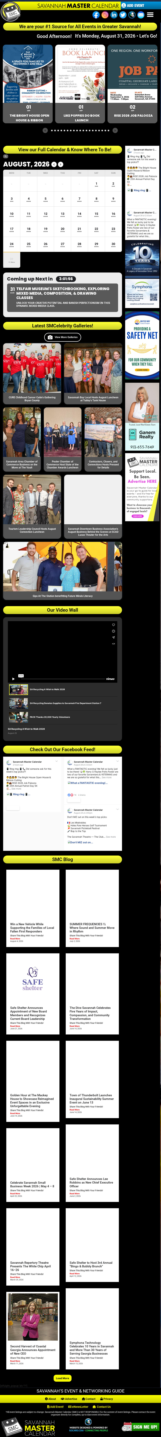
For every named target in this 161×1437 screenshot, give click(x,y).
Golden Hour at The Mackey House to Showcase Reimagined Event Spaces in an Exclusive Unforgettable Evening (32, 1100)
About (52, 1399)
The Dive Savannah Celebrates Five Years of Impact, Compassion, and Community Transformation (90, 1013)
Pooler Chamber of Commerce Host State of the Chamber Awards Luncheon (63, 464)
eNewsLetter (79, 1406)
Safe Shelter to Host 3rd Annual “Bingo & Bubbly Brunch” (91, 1264)
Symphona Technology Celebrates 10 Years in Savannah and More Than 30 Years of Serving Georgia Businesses (92, 1348)
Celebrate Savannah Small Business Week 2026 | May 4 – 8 (32, 1184)
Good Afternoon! (55, 36)
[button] (150, 14)
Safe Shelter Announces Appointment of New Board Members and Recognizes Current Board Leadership (28, 1013)
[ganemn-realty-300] (142, 449)
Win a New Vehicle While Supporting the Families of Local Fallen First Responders (32, 927)
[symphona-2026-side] (142, 307)
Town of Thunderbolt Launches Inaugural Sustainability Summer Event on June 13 (92, 1098)
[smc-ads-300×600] (142, 520)
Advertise (70, 1399)
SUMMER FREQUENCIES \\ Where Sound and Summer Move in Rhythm (92, 927)
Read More (15, 938)
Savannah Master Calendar (27, 761)
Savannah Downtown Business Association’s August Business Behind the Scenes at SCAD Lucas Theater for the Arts (93, 531)
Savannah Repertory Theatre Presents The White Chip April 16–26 (30, 1266)
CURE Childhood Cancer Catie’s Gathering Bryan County (32, 399)
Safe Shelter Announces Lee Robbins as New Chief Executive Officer (91, 1182)
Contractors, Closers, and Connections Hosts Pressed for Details (103, 464)
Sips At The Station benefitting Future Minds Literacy (63, 596)
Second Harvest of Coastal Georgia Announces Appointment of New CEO (32, 1350)
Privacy (108, 1399)
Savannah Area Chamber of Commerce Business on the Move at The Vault (22, 464)
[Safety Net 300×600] (142, 378)
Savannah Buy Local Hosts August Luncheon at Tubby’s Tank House (93, 399)
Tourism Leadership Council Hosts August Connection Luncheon (32, 530)
